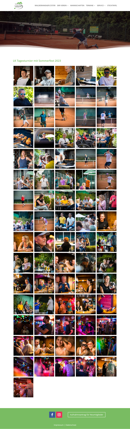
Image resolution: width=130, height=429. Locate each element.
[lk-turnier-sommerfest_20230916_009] (65, 96)
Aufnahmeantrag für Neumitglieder (86, 414)
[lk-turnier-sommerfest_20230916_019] (65, 138)
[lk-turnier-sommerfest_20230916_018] (44, 138)
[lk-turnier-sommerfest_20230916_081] (86, 367)
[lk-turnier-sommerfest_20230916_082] (106, 367)
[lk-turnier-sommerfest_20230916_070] (106, 325)
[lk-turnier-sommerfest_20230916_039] (65, 221)
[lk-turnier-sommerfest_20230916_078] (23, 367)
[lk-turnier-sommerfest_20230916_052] (23, 283)
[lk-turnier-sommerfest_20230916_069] (86, 325)
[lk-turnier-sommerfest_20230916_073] (65, 346)
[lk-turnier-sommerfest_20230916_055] (86, 283)
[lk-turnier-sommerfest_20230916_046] (106, 242)
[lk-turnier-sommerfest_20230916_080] (65, 367)
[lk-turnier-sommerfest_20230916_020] (86, 138)
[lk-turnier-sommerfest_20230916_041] (106, 221)
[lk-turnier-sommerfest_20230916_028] (44, 180)
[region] (65, 31)
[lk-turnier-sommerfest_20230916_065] (23, 325)
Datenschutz (71, 425)
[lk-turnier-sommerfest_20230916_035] (86, 200)
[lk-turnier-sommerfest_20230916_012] (23, 117)
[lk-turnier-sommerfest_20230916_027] (23, 180)
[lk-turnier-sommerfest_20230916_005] (106, 76)
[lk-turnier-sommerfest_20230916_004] (86, 76)
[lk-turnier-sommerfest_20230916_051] (106, 263)
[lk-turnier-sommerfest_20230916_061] (106, 304)
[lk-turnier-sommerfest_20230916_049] (65, 263)
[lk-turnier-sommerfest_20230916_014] (65, 117)
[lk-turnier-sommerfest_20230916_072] (44, 346)
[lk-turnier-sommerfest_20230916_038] (44, 221)
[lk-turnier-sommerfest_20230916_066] (44, 325)
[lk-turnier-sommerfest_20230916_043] (44, 242)
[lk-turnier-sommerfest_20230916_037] (23, 221)
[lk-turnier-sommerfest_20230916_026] (106, 159)
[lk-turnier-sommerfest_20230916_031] (106, 180)
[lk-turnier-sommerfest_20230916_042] (23, 242)
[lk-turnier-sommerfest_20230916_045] (86, 242)
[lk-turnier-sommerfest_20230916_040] (86, 221)
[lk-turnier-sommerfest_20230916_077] (106, 346)
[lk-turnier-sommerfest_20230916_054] (65, 283)
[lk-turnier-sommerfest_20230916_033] (44, 200)
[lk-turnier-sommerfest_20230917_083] (23, 387)
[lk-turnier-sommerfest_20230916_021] (106, 138)
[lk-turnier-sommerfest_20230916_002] (44, 76)
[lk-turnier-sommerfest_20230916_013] (44, 117)
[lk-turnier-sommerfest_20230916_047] (23, 263)
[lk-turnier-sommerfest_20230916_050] (86, 263)
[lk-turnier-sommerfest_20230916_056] (106, 283)
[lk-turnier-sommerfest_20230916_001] (23, 76)
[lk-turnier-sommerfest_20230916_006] (23, 96)
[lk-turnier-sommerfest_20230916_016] (106, 117)
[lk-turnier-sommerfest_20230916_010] (86, 96)
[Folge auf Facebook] (52, 415)
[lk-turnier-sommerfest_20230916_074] (86, 346)
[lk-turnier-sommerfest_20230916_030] (86, 180)
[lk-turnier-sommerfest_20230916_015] (86, 117)
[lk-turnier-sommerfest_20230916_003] (65, 76)
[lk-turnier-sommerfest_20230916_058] (44, 304)
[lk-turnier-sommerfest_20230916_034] (65, 200)
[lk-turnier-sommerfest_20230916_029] (65, 180)
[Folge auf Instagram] (59, 415)
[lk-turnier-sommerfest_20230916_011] (106, 96)
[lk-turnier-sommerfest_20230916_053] (44, 283)
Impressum (59, 425)
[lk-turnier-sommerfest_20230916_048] (44, 263)
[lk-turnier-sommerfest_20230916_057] (23, 304)
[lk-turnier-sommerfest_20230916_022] (23, 159)
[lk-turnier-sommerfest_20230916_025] (86, 159)
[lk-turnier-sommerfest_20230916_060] (86, 304)
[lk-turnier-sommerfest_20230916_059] (65, 304)
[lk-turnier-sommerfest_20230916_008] (44, 96)
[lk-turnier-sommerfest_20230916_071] (23, 346)
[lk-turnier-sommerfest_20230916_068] (65, 325)
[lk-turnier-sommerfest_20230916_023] (44, 159)
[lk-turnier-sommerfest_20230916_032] (23, 200)
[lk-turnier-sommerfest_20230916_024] (65, 159)
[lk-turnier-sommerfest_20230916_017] (23, 138)
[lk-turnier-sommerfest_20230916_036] (106, 200)
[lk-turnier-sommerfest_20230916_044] (65, 242)
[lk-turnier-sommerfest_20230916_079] (44, 367)
